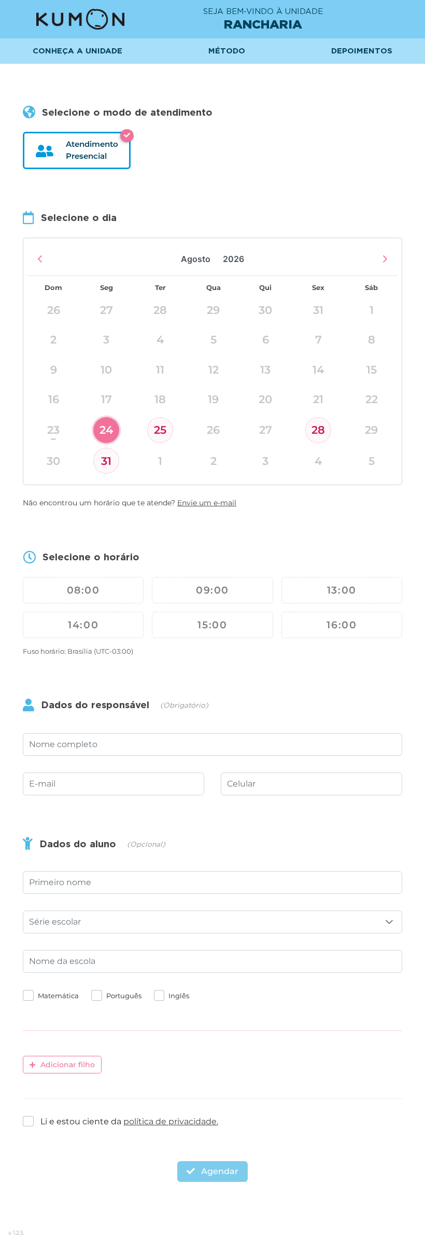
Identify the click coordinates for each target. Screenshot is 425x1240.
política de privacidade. (170, 1121)
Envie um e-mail (206, 502)
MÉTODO (226, 51)
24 (106, 429)
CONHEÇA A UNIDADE (77, 51)
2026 (233, 259)
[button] (389, 922)
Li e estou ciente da (129, 1121)
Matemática (58, 996)
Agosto (195, 259)
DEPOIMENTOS (361, 51)
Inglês (178, 996)
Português (123, 996)
